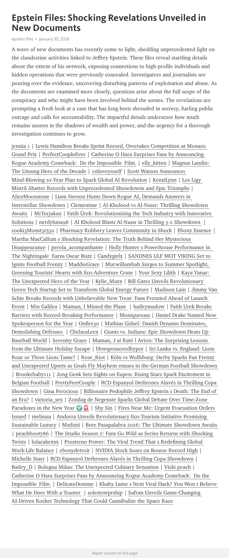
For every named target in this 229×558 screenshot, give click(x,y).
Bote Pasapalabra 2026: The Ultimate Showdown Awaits (152, 425)
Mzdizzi (71, 425)
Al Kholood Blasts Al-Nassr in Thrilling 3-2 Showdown (138, 222)
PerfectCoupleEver (64, 154)
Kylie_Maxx (108, 281)
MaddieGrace (84, 264)
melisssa (41, 416)
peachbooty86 (32, 433)
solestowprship (105, 492)
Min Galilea (43, 306)
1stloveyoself (107, 171)
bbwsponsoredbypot (119, 348)
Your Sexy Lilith (157, 272)
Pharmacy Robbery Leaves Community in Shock (116, 230)
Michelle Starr (28, 458)
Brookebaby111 (33, 374)
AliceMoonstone (30, 196)
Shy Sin (103, 408)
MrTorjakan (47, 213)
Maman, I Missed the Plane (95, 306)
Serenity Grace (69, 340)
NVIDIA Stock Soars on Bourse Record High (146, 450)
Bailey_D (22, 467)
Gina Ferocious (61, 391)
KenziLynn (165, 180)
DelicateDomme (75, 484)
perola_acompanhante (77, 247)
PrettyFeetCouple (75, 382)
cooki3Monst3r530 (33, 230)
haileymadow (149, 306)
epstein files (22, 39)
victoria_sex (49, 399)
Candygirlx (110, 256)
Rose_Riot (93, 357)
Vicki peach (177, 467)
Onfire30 (89, 323)
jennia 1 (21, 146)
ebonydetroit (75, 450)
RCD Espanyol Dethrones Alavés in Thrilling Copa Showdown (122, 458)
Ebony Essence (194, 230)
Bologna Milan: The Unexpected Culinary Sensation (98, 467)
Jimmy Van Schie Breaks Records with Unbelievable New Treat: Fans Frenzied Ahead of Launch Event (115, 298)
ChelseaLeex (84, 331)
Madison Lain (170, 289)
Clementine (84, 205)
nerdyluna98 (54, 222)
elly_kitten (154, 163)
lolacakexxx (45, 441)
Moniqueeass (135, 315)
